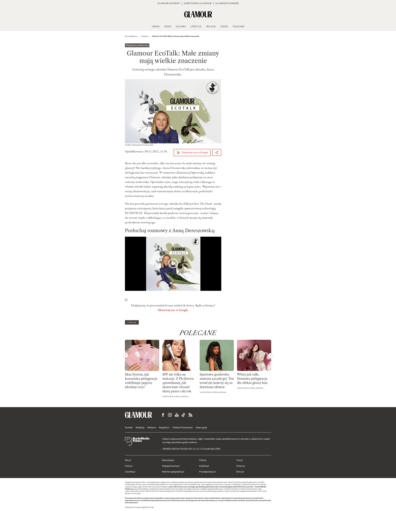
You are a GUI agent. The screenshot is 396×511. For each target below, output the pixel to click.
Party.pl (128, 466)
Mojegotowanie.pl (170, 466)
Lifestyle (131, 322)
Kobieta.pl (204, 466)
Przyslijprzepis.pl (207, 471)
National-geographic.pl (173, 471)
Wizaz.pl (240, 466)
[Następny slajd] (270, 355)
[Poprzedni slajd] (125, 355)
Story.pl (240, 471)
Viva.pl (239, 460)
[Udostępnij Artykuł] (216, 152)
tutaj (151, 507)
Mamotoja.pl (168, 460)
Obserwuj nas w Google (194, 152)
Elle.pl (128, 460)
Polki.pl (202, 460)
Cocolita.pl (130, 471)
